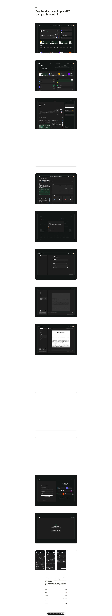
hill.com (66, 589)
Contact (63, 613)
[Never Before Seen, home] (48, 613)
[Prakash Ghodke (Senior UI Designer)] (64, 592)
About (53, 613)
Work (50, 613)
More (59, 613)
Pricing (57, 613)
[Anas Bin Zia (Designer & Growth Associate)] (66, 592)
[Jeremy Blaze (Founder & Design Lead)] (63, 592)
